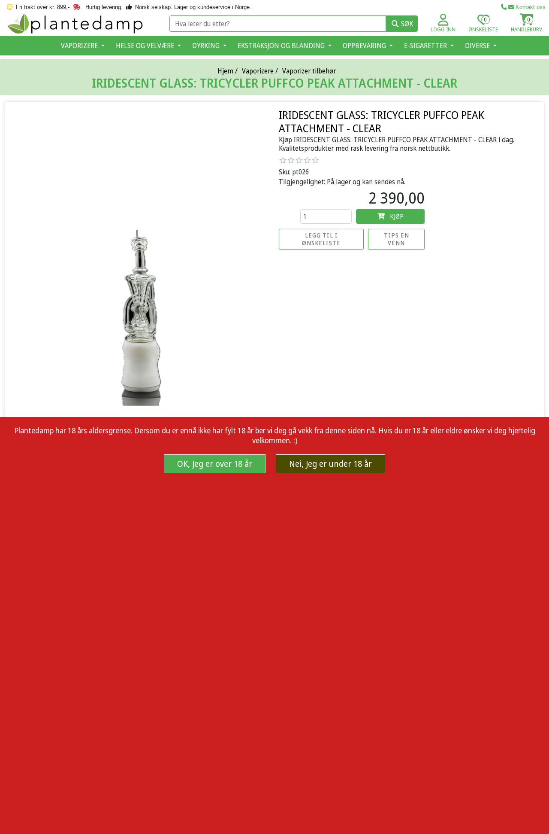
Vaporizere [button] (80, 45)
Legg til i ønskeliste (321, 239)
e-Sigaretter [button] (426, 45)
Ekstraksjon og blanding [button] (282, 45)
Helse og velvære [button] (146, 45)
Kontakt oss (530, 7)
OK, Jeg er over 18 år (214, 463)
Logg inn (443, 29)
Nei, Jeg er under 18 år (330, 463)
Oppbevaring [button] (365, 45)
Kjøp (397, 216)
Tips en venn (396, 239)
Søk (407, 23)
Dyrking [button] (206, 45)
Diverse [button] (478, 45)
